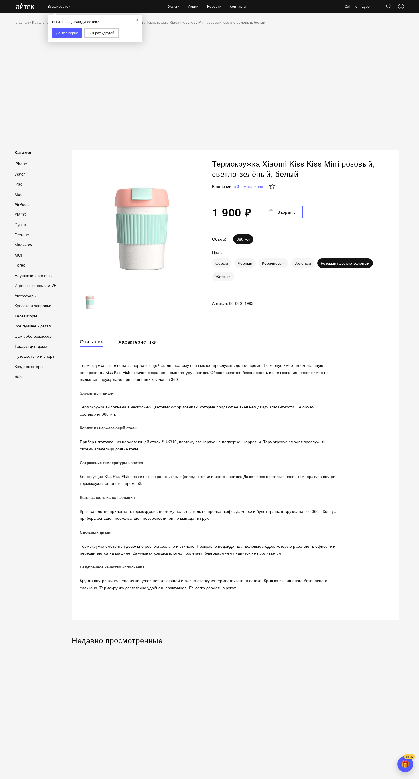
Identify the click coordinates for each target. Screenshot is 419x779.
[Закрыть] (137, 20)
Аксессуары (25, 295)
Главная (22, 22)
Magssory (23, 244)
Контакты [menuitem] (238, 6)
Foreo (20, 265)
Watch (20, 174)
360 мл (243, 239)
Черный (245, 263)
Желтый (223, 276)
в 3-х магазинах (248, 186)
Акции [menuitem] (193, 6)
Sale (19, 376)
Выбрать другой (101, 32)
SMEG (20, 214)
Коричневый (273, 263)
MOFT (20, 254)
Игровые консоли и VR (36, 285)
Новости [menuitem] (214, 6)
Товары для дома (31, 346)
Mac (18, 194)
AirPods (22, 204)
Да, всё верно (67, 32)
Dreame (22, 234)
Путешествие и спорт (34, 356)
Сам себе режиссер (33, 335)
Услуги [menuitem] (174, 6)
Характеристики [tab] (137, 342)
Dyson (20, 224)
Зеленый (302, 263)
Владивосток (59, 6)
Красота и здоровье (33, 305)
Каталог (39, 22)
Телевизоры (26, 315)
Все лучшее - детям (33, 325)
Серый (221, 263)
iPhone (21, 163)
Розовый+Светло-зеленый (345, 263)
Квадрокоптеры (29, 366)
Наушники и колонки (34, 275)
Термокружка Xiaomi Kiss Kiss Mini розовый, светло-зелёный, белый (205, 22)
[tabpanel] (235, 480)
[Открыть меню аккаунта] (401, 6)
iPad (19, 184)
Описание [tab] (92, 342)
